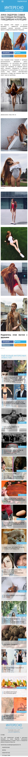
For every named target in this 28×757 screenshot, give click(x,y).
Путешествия (6, 755)
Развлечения (6, 747)
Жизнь (4, 750)
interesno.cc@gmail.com (14, 732)
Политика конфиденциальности (11, 744)
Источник (3, 348)
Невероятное (6, 752)
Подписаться (22, 1)
